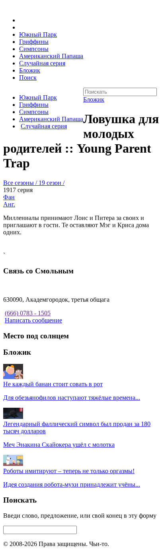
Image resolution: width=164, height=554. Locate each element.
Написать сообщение (33, 320)
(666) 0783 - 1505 (28, 313)
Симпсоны (34, 48)
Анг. (9, 204)
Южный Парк (38, 34)
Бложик (29, 70)
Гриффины (34, 41)
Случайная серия (42, 63)
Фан (9, 197)
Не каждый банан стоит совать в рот (53, 384)
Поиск (28, 77)
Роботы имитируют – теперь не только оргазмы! (69, 471)
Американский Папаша (51, 56)
